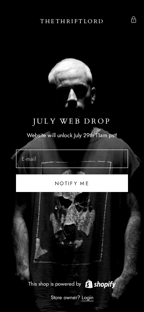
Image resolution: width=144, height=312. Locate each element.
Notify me (72, 183)
